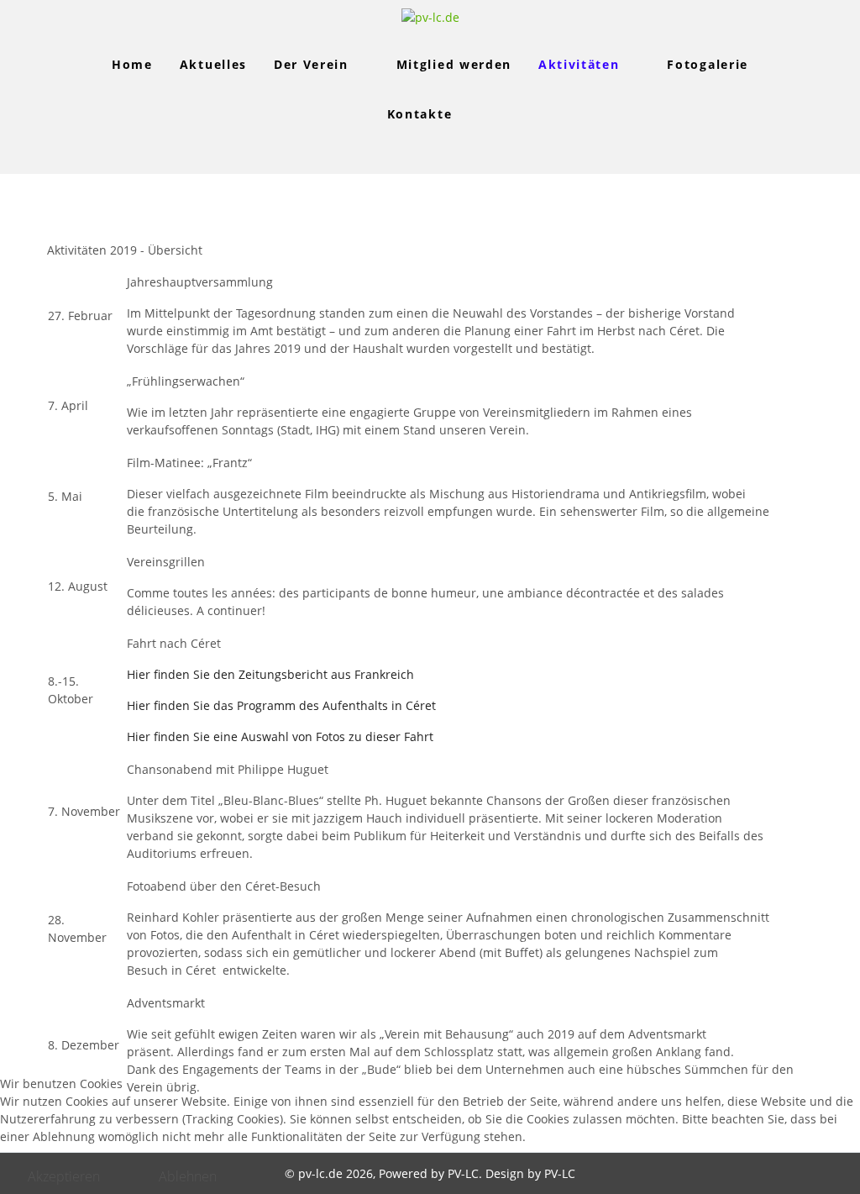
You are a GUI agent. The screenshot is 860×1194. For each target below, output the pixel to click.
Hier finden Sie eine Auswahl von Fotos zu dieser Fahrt (280, 736)
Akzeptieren (64, 1176)
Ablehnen (188, 1176)
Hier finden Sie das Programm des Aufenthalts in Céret (281, 705)
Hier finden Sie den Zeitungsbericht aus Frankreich (270, 674)
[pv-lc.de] (430, 17)
